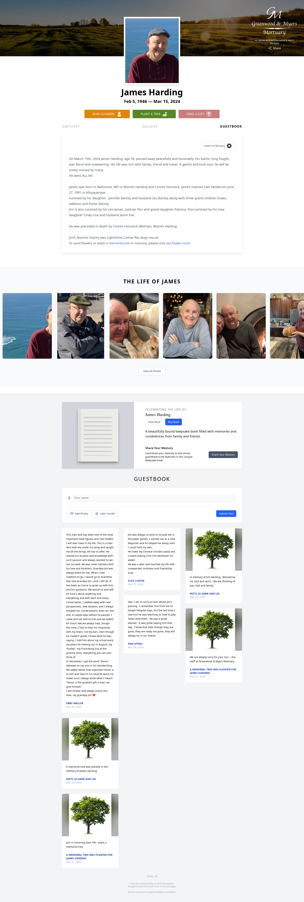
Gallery (150, 126)
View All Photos (152, 371)
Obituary (71, 126)
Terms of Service (161, 886)
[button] (90, 739)
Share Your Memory (223, 454)
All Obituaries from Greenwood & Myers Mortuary (274, 42)
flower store (181, 243)
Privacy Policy (142, 886)
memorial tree (119, 243)
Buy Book (173, 422)
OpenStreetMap (156, 892)
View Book (154, 422)
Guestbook (231, 126)
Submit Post (226, 513)
